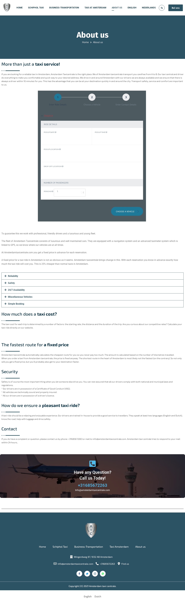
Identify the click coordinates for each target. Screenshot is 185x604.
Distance (48, 115)
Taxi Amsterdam (119, 546)
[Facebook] (79, 574)
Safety (11, 283)
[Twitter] (87, 574)
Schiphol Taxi (60, 546)
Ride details (50, 124)
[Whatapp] (103, 574)
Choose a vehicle (125, 211)
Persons (48, 191)
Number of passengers (56, 182)
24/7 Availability (16, 290)
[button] (92, 276)
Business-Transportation (88, 546)
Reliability (13, 276)
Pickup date (49, 132)
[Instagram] (95, 574)
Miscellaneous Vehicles (20, 296)
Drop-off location (53, 166)
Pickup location (51, 149)
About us (140, 546)
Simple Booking (16, 303)
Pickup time (100, 132)
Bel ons (176, 7)
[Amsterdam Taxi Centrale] (7, 7)
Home (85, 42)
